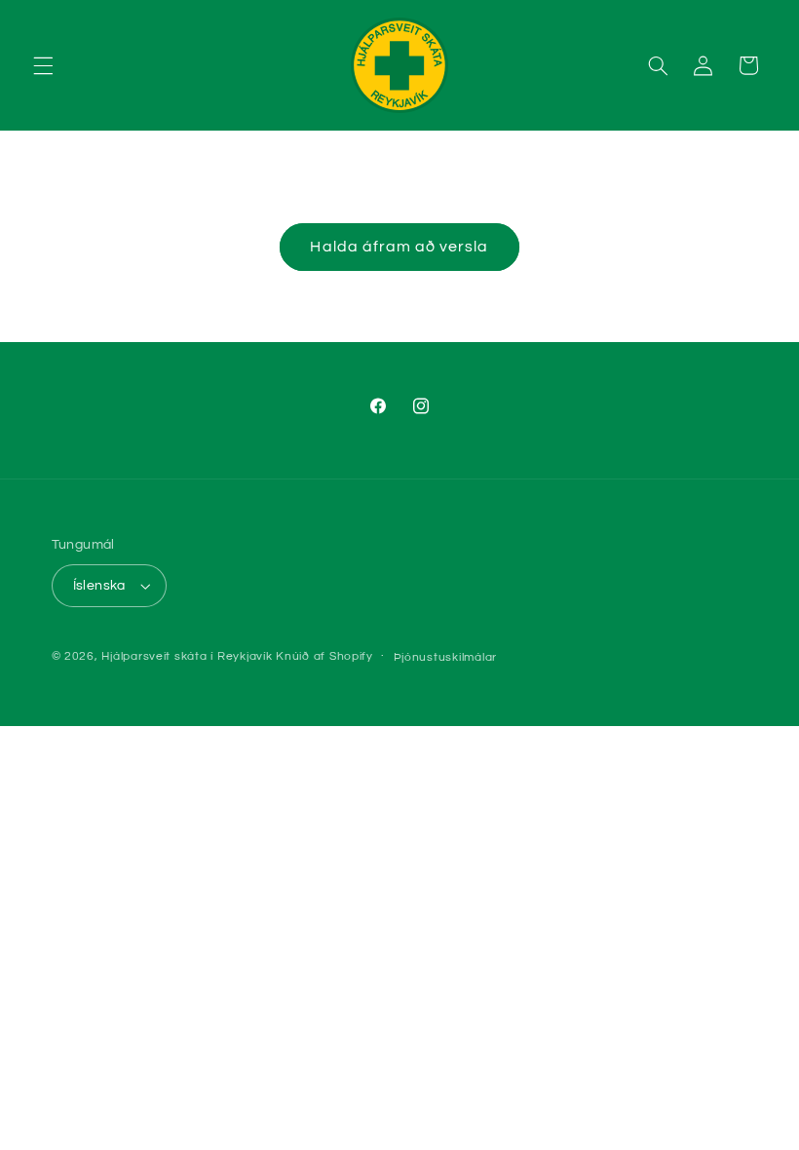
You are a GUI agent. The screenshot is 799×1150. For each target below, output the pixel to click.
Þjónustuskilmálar (446, 657)
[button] (42, 65)
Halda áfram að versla (399, 246)
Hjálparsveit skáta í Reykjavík (186, 656)
